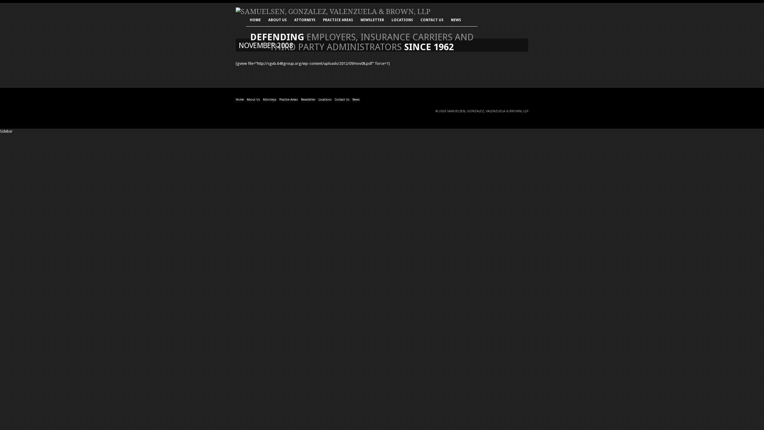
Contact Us (431, 20)
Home (255, 20)
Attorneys (304, 20)
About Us (277, 20)
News (456, 20)
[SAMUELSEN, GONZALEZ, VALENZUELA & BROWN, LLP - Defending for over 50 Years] (333, 11)
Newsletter (372, 20)
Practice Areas (338, 20)
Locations (402, 20)
